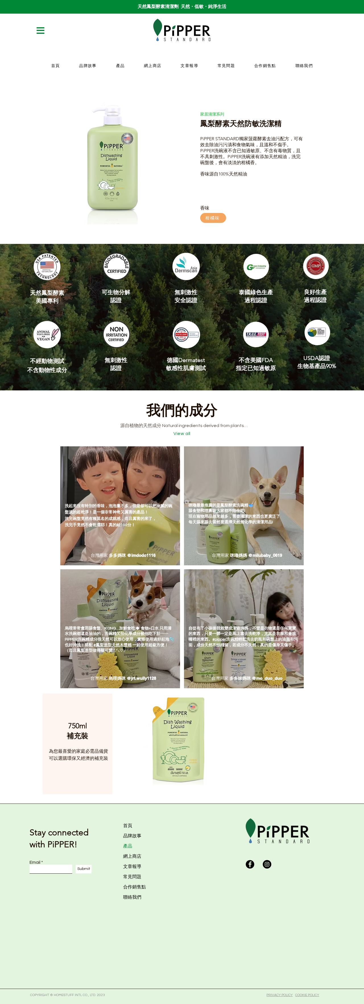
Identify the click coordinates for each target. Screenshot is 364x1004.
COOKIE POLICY (307, 995)
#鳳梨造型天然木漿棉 (113, 645)
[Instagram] (267, 864)
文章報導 (132, 866)
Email (35, 862)
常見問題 (132, 876)
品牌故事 (132, 836)
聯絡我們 (132, 897)
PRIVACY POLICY (279, 995)
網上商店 (132, 856)
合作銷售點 (134, 887)
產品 (127, 846)
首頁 (127, 825)
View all (182, 433)
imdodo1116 (143, 555)
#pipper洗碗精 (225, 639)
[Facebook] (250, 864)
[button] (49, 30)
